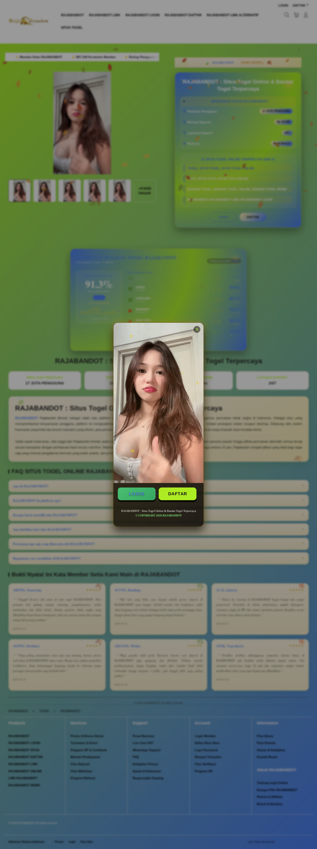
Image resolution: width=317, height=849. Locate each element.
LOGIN (136, 493)
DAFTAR (177, 493)
